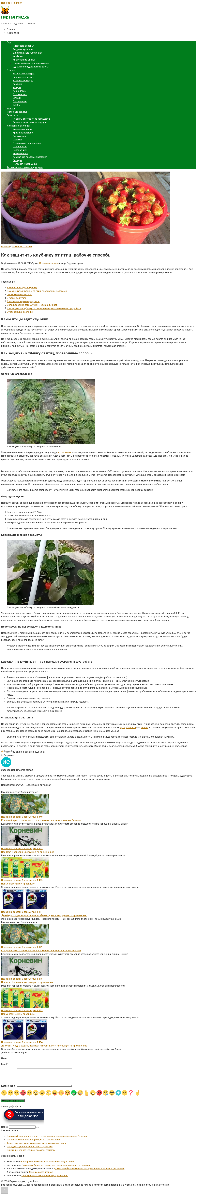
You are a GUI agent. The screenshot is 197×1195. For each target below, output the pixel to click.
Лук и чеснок (20, 94)
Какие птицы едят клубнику (22, 287)
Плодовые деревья (23, 45)
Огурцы (17, 98)
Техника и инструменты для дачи (25, 167)
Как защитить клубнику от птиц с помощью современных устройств (44, 308)
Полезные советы (17, 111)
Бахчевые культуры (23, 73)
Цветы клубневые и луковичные (31, 63)
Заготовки (12, 115)
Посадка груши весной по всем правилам (29, 1146)
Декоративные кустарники (27, 52)
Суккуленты (19, 136)
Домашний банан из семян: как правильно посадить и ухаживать (56, 1165)
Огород (11, 70)
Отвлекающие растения (20, 312)
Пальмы (17, 139)
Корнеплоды (20, 91)
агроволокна (64, 452)
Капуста (17, 87)
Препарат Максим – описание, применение (44, 1175)
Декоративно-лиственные (27, 143)
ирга (122, 727)
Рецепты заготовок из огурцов (30, 122)
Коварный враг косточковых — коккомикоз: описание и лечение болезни (41, 820)
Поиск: (5, 1127)
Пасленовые (20, 101)
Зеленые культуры (23, 80)
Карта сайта (13, 32)
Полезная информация (25, 164)
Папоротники (20, 150)
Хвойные (18, 56)
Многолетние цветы (24, 59)
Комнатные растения (18, 125)
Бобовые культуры (23, 77)
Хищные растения (22, 129)
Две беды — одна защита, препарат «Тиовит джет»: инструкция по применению (44, 915)
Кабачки (17, 84)
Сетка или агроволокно (19, 294)
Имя (4, 1058)
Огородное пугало (16, 298)
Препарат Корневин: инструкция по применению (27, 852)
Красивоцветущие (23, 132)
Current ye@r (8, 1106)
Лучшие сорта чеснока (41, 1172)
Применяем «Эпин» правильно (18, 883)
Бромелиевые (20, 153)
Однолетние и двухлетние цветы (31, 66)
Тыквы (16, 105)
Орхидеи (17, 160)
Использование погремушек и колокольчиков (32, 305)
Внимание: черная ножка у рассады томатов (31, 1150)
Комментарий (8, 1085)
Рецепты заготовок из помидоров (31, 118)
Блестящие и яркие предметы (23, 301)
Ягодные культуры (23, 49)
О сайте (11, 29)
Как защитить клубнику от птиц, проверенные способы (37, 291)
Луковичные (20, 146)
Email (4, 1064)
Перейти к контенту (11, 2)
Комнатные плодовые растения (30, 157)
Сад (9, 42)
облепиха (131, 727)
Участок (11, 108)
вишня (144, 727)
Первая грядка (15, 17)
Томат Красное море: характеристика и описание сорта (36, 1143)
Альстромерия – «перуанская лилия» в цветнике (47, 1161)
